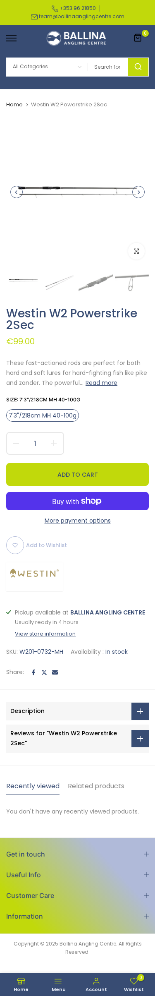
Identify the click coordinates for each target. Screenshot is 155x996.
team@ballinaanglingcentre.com (81, 16)
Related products (96, 786)
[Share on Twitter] (44, 672)
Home (14, 104)
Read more (101, 382)
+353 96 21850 (77, 8)
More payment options (78, 520)
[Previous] (16, 192)
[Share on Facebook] (33, 672)
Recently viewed (33, 786)
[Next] (138, 192)
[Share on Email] (55, 672)
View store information (45, 634)
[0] (138, 38)
